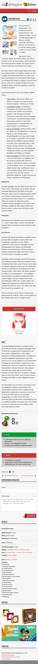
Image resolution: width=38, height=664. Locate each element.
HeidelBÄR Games (13, 549)
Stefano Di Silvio (19, 331)
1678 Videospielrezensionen (11, 657)
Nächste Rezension (27, 475)
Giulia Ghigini (12, 555)
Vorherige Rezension (11, 475)
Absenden (31, 515)
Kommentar (5, 496)
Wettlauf (14, 559)
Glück (8, 559)
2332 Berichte (6, 659)
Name (3, 487)
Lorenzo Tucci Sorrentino (24, 552)
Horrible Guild (24, 549)
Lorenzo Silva (10, 552)
